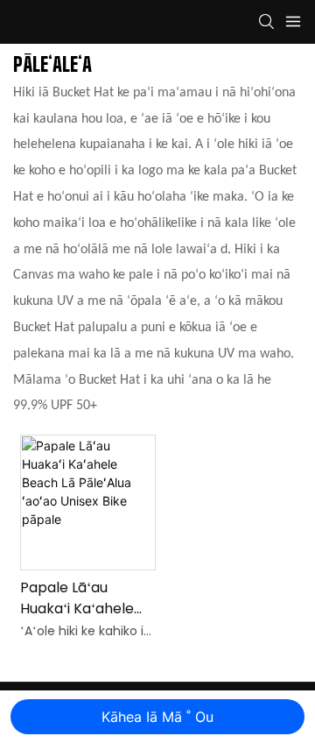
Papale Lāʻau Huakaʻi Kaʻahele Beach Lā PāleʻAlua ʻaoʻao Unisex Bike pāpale (85, 598)
